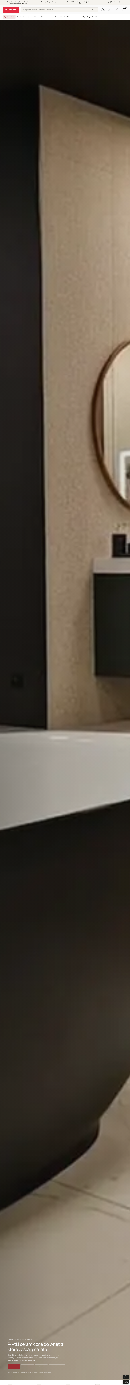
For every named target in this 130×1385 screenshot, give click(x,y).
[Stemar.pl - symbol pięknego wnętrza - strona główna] (11, 10)
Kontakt (94, 17)
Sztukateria (35, 17)
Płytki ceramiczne (9, 17)
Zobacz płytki (13, 1367)
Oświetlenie (58, 17)
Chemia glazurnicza (46, 17)
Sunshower (67, 17)
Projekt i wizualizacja (23, 17)
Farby (83, 17)
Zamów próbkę (41, 1367)
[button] (96, 9)
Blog (88, 17)
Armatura (76, 17)
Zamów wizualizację (56, 1367)
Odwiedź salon (27, 1367)
